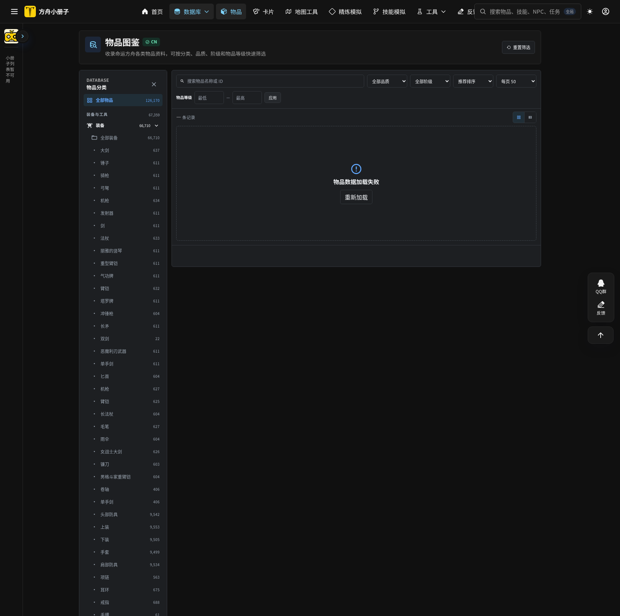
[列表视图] (530, 117)
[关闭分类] (154, 84)
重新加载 (356, 197)
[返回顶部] (601, 335)
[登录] (605, 11)
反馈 (601, 313)
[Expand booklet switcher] (22, 36)
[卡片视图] (519, 117)
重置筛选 (521, 47)
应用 (273, 97)
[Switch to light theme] (590, 11)
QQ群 (601, 291)
